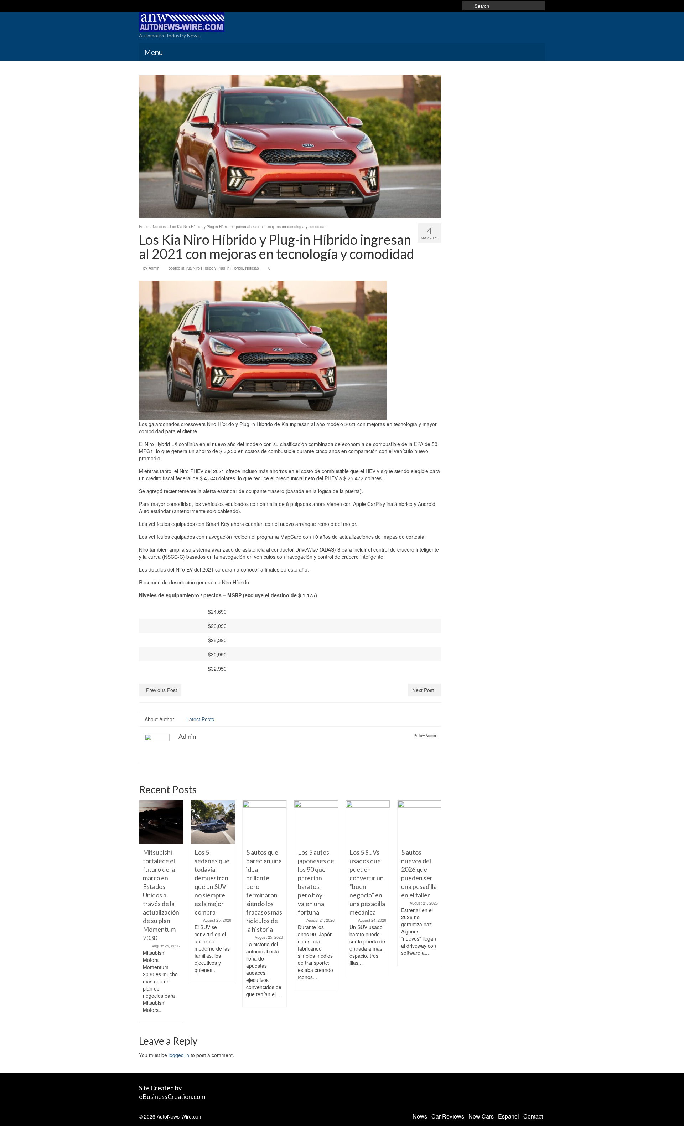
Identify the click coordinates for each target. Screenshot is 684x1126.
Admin (154, 268)
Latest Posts (200, 719)
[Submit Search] (467, 5)
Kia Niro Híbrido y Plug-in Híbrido (214, 268)
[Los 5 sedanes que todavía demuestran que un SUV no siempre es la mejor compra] (161, 822)
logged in (179, 1055)
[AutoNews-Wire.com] (203, 22)
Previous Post (161, 689)
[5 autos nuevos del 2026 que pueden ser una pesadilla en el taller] (368, 822)
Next (435, 911)
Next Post (423, 689)
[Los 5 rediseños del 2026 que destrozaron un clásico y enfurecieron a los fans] (419, 822)
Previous (145, 911)
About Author (159, 719)
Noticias (252, 268)
